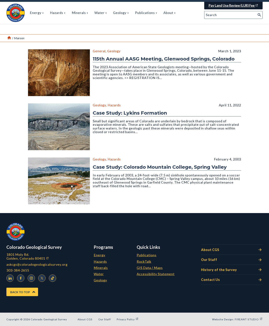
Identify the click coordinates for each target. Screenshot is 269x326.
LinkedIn (10, 278)
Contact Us (210, 280)
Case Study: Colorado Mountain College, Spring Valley (160, 167)
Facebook (20, 278)
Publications (145, 13)
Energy (36, 13)
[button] (15, 13)
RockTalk (144, 261)
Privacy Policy (128, 319)
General (99, 51)
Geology (120, 13)
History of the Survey (219, 270)
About (168, 13)
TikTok (52, 278)
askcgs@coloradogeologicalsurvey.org (37, 264)
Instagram (31, 278)
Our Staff (209, 260)
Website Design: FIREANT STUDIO (237, 319)
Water (99, 13)
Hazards (57, 13)
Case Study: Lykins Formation (130, 113)
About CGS (210, 250)
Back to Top (20, 292)
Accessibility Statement (156, 274)
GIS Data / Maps (150, 268)
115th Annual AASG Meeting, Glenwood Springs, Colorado (164, 59)
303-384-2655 (17, 270)
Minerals (79, 13)
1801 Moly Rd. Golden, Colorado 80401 (47, 256)
